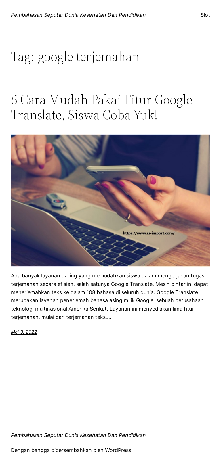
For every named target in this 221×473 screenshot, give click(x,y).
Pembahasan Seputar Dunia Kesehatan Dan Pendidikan (78, 15)
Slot (205, 15)
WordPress (118, 450)
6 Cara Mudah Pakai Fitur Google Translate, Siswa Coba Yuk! (101, 107)
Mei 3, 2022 (24, 332)
